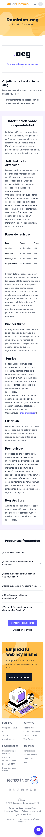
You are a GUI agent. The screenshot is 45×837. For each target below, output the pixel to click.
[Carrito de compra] (35, 4)
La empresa (29, 758)
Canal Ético (26, 814)
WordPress (28, 739)
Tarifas (5, 735)
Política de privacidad (31, 811)
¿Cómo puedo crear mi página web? (21, 586)
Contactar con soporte (22, 623)
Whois (5, 731)
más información (28, 413)
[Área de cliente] (40, 4)
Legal (16, 814)
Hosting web (29, 728)
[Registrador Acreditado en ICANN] (34, 780)
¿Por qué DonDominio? (21, 552)
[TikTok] (22, 789)
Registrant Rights (12, 811)
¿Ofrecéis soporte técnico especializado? (21, 596)
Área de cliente (30, 755)
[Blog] (35, 789)
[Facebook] (10, 789)
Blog (26, 762)
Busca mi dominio (18, 677)
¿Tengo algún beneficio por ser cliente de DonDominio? (21, 608)
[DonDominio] (17, 4)
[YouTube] (27, 789)
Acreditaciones (8, 739)
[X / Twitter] (14, 789)
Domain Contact (15, 808)
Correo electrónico (32, 731)
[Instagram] (18, 789)
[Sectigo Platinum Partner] (18, 780)
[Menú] (3, 4)
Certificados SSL (31, 735)
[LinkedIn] (31, 789)
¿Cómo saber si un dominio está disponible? (21, 563)
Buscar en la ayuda (22, 630)
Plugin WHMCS (8, 764)
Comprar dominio (9, 728)
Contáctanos (29, 751)
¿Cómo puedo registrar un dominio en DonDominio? (21, 575)
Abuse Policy (31, 808)
